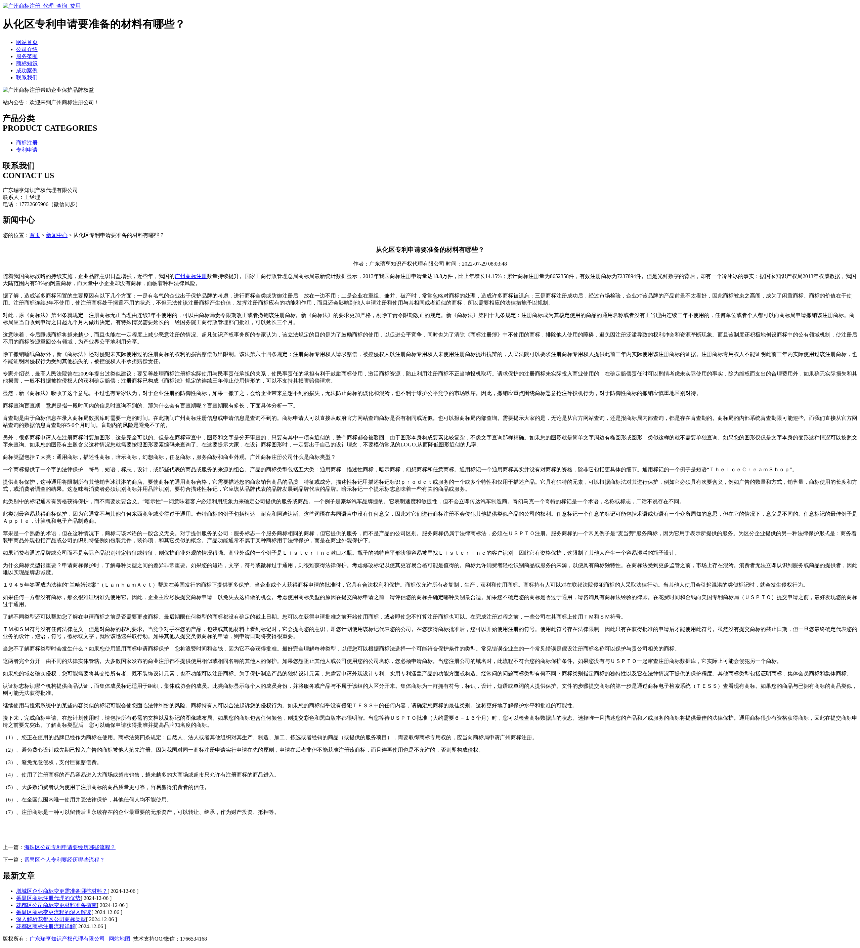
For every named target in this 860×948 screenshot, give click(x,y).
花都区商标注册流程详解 (45, 926)
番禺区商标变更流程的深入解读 (53, 912)
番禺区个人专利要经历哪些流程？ (64, 860)
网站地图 (119, 939)
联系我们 (27, 77)
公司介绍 (27, 49)
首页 (35, 235)
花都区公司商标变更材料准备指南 (56, 905)
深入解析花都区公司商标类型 (51, 919)
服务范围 (27, 56)
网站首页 (27, 42)
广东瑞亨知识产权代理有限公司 (67, 939)
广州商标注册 (191, 276)
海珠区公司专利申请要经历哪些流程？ (70, 847)
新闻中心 (57, 235)
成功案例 (27, 70)
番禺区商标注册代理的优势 (48, 898)
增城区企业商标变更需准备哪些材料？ (62, 891)
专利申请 (27, 150)
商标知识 (27, 63)
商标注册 (27, 143)
